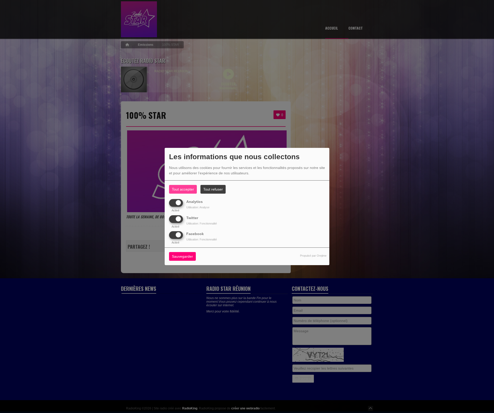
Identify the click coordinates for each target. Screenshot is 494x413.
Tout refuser (213, 189)
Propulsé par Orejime (313, 255)
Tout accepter (183, 189)
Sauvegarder (182, 256)
